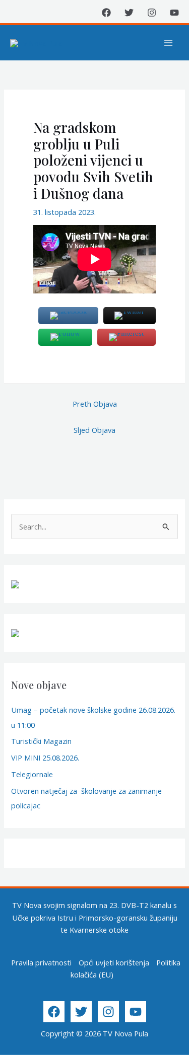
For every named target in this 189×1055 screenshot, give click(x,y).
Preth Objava (95, 404)
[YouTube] (174, 12)
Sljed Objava (94, 430)
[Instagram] (151, 12)
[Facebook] (106, 12)
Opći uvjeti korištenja (114, 962)
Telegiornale (32, 774)
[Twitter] (129, 12)
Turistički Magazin (41, 741)
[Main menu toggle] (168, 42)
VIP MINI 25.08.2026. (45, 757)
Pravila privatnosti (41, 962)
